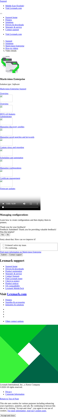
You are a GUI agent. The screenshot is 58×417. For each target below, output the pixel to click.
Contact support (15, 255)
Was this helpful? (7, 232)
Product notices (11, 283)
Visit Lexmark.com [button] (13, 8)
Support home (11, 266)
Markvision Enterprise (14, 46)
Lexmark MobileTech (14, 288)
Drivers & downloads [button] (14, 25)
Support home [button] (11, 17)
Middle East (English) (14, 6)
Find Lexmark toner (13, 278)
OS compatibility (12, 286)
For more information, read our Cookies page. (27, 411)
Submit (4, 255)
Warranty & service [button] (13, 27)
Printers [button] (8, 20)
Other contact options (14, 321)
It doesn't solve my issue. (16, 245)
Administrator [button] (6, 116)
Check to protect (12, 281)
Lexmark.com (17, 294)
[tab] (29, 93)
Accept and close (8, 416)
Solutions (9, 43)
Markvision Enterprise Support (13, 89)
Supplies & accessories (15, 302)
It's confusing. (11, 248)
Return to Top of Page (9, 399)
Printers (8, 300)
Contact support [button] (12, 29)
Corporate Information (14, 394)
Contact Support (12, 276)
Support (8, 41)
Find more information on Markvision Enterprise (20, 252)
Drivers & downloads (14, 269)
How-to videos (11, 48)
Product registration (13, 271)
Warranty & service (13, 274)
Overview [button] (4, 93)
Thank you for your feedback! (13, 227)
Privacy (8, 392)
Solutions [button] (9, 22)
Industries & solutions (14, 305)
